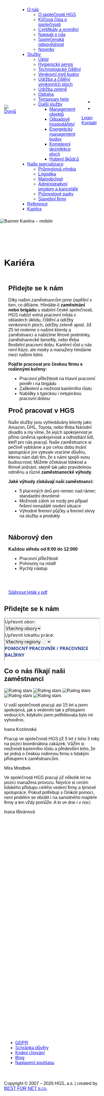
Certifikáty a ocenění (58, 29)
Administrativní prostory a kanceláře (58, 186)
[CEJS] (48, 979)
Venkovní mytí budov (58, 74)
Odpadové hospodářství (62, 122)
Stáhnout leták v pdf (27, 592)
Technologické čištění (59, 69)
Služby (34, 54)
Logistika (47, 174)
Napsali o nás (51, 34)
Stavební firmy (52, 199)
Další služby (50, 104)
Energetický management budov (62, 134)
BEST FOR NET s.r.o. (25, 1088)
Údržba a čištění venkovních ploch (55, 82)
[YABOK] (48, 1033)
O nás (33, 9)
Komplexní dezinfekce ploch (60, 149)
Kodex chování (30, 1052)
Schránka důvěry (32, 1047)
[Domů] (10, 111)
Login (87, 117)
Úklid (43, 59)
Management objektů (62, 112)
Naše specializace (45, 164)
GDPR (21, 1042)
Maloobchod (50, 179)
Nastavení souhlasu (34, 1062)
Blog (19, 1057)
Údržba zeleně (52, 89)
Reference (37, 204)
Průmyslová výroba (57, 169)
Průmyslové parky (55, 194)
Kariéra (34, 209)
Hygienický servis (55, 64)
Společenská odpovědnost (51, 42)
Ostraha (46, 94)
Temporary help (53, 99)
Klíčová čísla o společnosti (52, 22)
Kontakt (89, 122)
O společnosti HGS (57, 14)
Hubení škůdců (64, 159)
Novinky (46, 49)
